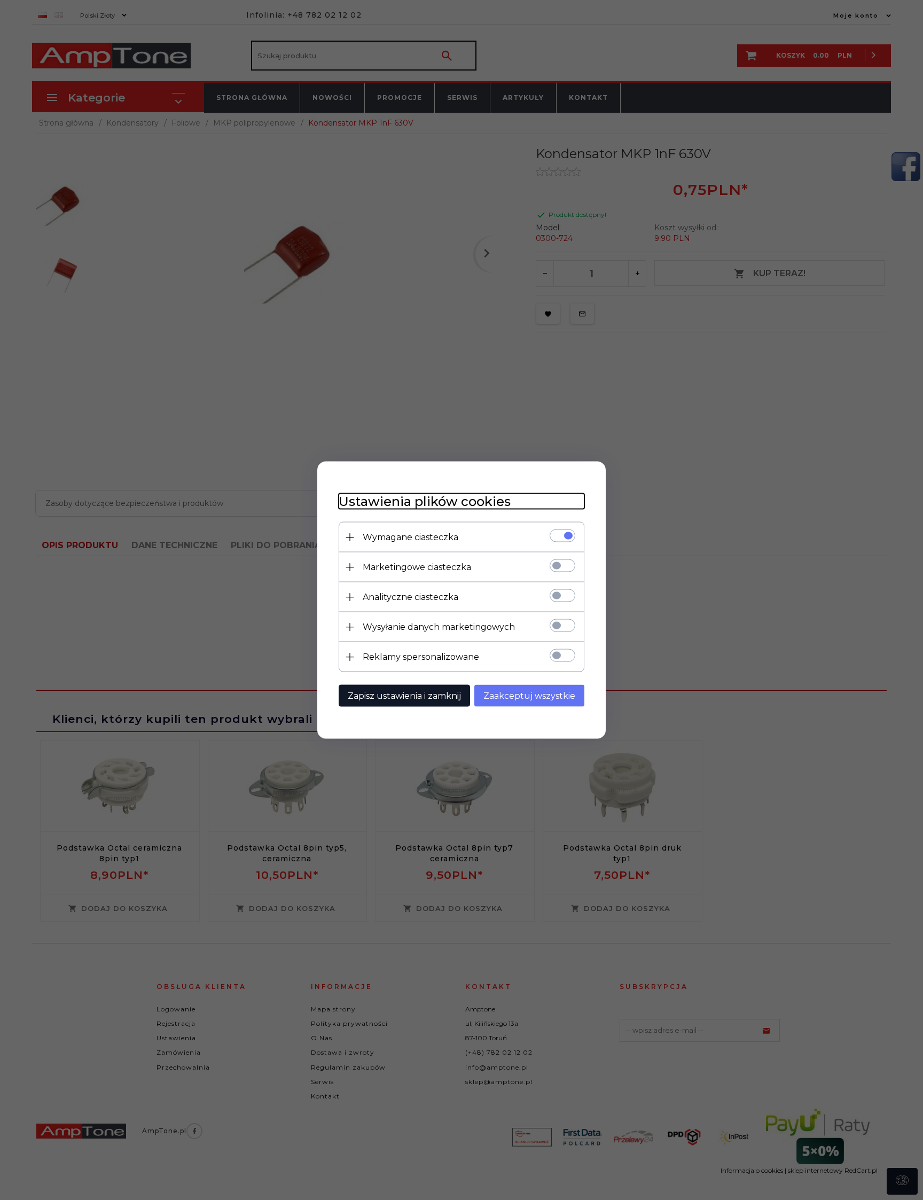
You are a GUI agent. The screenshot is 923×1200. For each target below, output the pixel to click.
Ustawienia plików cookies (425, 501)
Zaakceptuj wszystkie (529, 696)
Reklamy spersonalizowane (421, 657)
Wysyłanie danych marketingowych (439, 627)
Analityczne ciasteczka (410, 597)
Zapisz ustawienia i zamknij (404, 696)
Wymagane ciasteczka (410, 537)
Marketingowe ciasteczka (417, 567)
